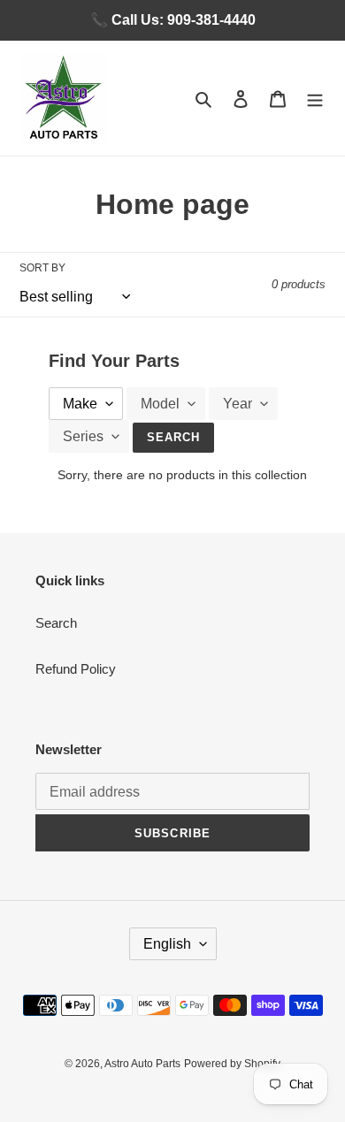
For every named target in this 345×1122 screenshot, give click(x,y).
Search (56, 622)
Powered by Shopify (232, 1063)
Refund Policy (75, 668)
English (167, 943)
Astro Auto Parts (142, 1063)
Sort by (42, 268)
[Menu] (315, 99)
